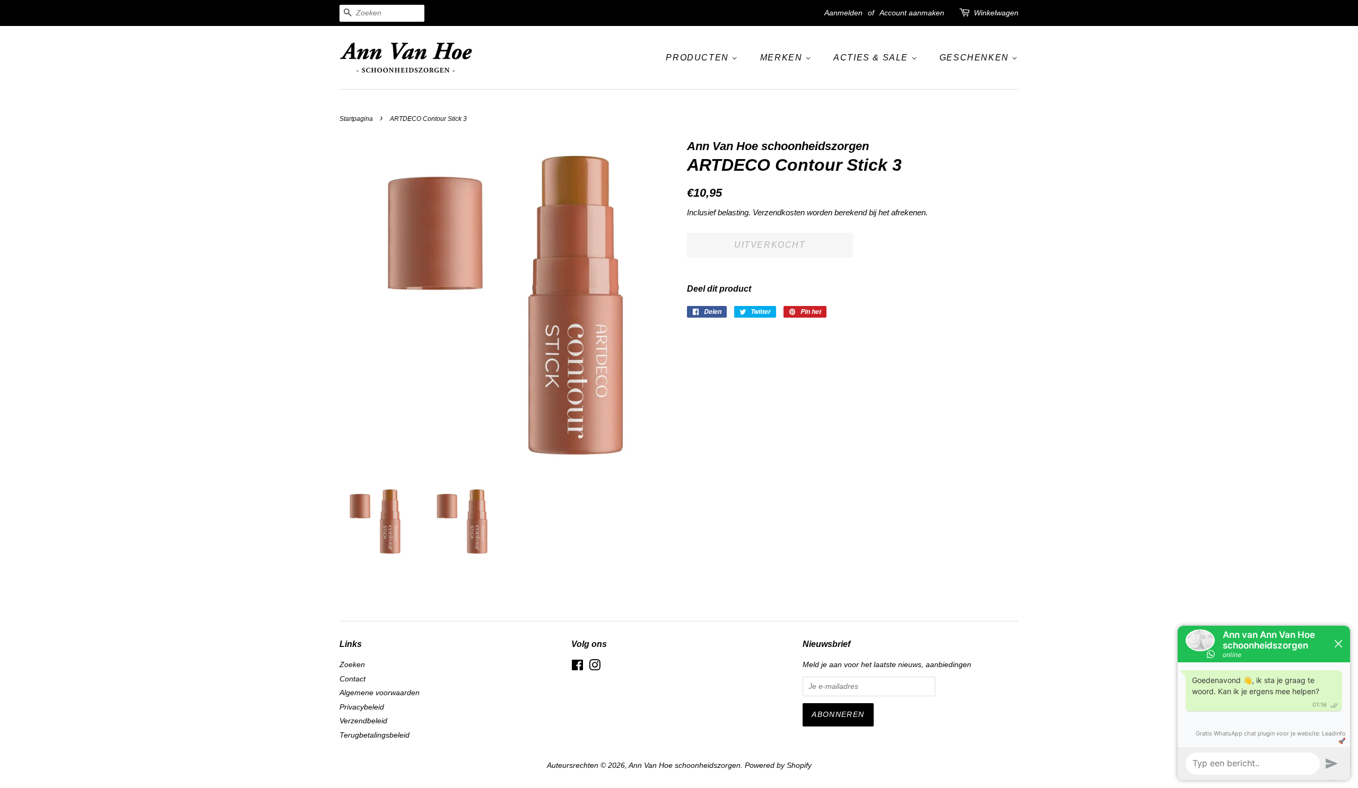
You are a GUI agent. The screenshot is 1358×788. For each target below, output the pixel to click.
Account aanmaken (912, 12)
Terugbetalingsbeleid (375, 735)
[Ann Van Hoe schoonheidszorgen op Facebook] (577, 667)
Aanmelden (843, 12)
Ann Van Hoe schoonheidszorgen (685, 765)
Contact (352, 679)
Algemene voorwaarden (380, 693)
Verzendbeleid (363, 721)
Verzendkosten (779, 212)
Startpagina (356, 118)
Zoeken (352, 665)
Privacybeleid (362, 707)
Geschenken (975, 57)
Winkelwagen (996, 12)
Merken (782, 57)
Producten (699, 57)
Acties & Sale (872, 57)
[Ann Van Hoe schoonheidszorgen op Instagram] (594, 667)
